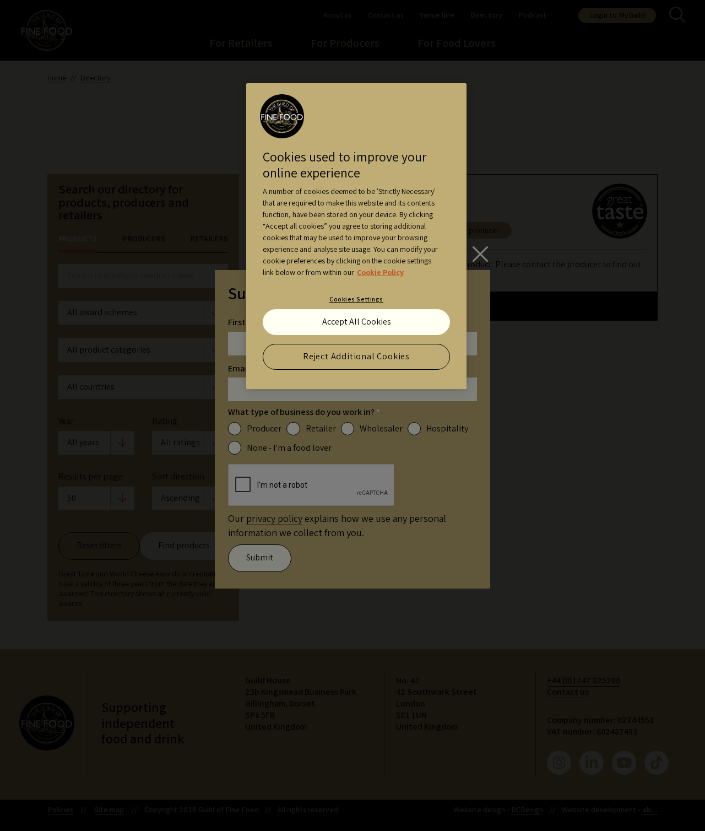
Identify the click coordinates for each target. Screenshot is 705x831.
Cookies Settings (356, 299)
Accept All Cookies (356, 321)
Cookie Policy (380, 272)
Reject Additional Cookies (356, 356)
